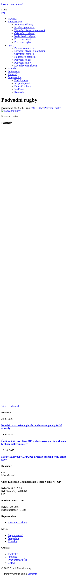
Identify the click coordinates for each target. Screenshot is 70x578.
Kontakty (19, 92)
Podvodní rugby (22, 42)
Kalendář (12, 74)
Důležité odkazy (22, 86)
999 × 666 (36, 108)
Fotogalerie (13, 538)
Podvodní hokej (22, 39)
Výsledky (13, 554)
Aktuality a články (23, 24)
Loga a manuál (15, 535)
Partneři (12, 68)
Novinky (12, 18)
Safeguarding (14, 77)
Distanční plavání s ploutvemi (29, 30)
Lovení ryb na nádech (25, 65)
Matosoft (32, 573)
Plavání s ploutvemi (24, 27)
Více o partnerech (10, 406)
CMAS (11, 562)
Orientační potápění (24, 33)
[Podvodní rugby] (11, 111)
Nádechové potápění (24, 36)
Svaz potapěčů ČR (17, 559)
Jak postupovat (22, 83)
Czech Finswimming (12, 4)
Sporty (11, 45)
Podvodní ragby (22, 62)
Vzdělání (19, 89)
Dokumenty (14, 71)
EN (3, 13)
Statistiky (12, 557)
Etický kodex (21, 80)
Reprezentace (15, 21)
